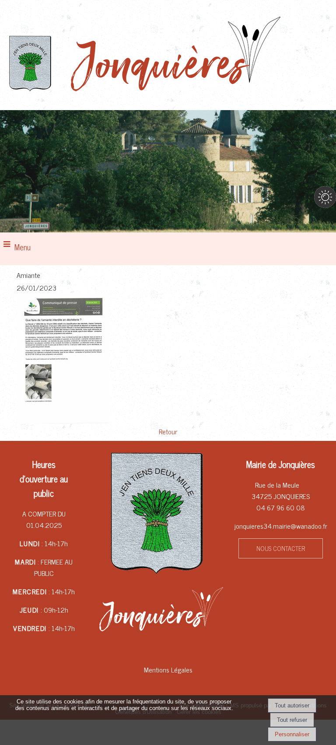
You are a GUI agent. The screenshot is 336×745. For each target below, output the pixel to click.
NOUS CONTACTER (280, 548)
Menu (22, 246)
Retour (168, 431)
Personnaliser (292, 734)
